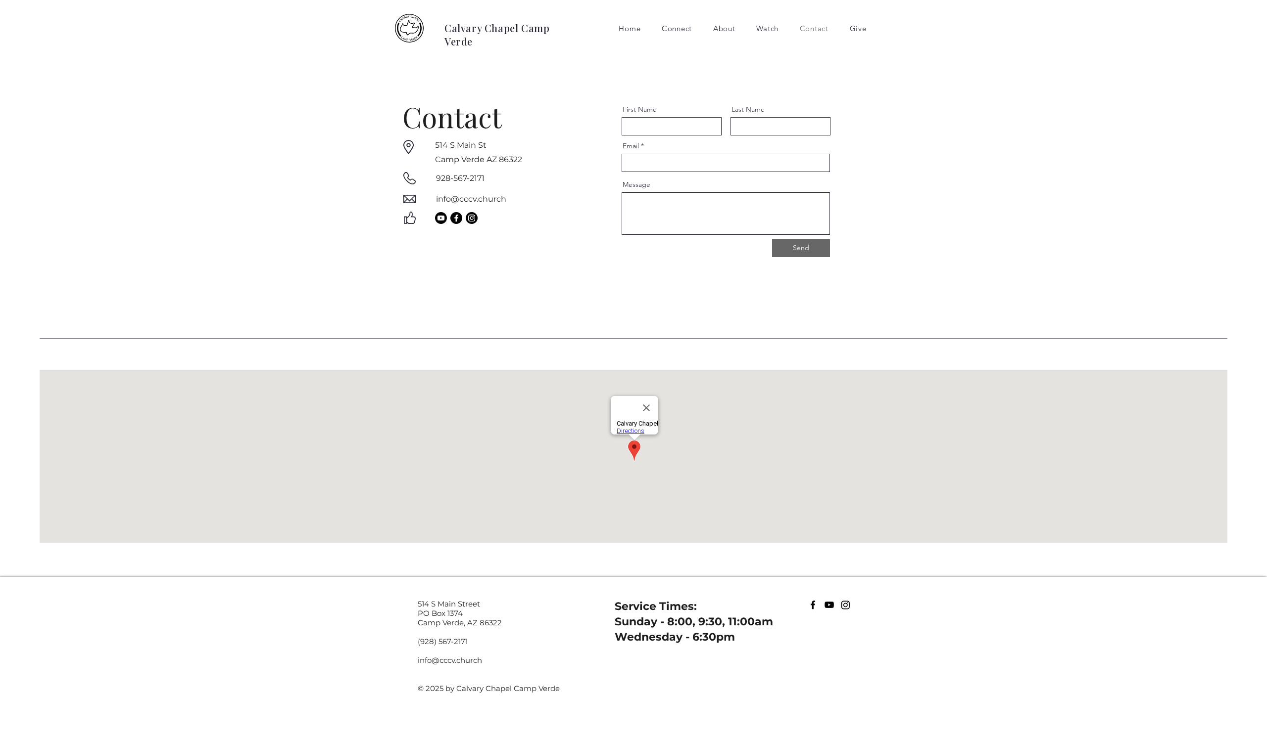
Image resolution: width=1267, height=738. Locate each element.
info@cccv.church (471, 199)
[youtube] (829, 604)
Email (631, 145)
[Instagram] (472, 218)
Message (636, 184)
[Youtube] (441, 218)
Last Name (748, 109)
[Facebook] (456, 218)
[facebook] (813, 604)
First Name (640, 109)
